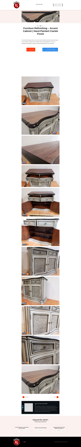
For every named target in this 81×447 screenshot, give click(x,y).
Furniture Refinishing (52, 12)
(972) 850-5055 (39, 4)
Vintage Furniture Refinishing (40, 427)
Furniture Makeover (40, 12)
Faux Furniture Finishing (32, 12)
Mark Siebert (44, 403)
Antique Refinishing (26, 12)
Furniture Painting (45, 12)
